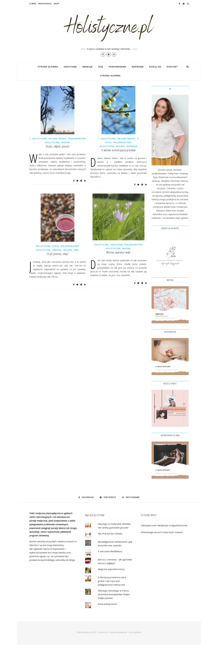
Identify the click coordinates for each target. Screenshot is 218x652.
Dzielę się (155, 66)
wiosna (65, 142)
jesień (55, 246)
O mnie (32, 3)
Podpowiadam (117, 66)
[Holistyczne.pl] (109, 31)
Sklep (56, 3)
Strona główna (48, 66)
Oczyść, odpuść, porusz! (57, 146)
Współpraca (45, 3)
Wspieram (138, 66)
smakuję (57, 250)
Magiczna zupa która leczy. (111, 569)
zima (76, 250)
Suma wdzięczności (107, 603)
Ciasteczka (103, 632)
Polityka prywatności (118, 632)
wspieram (131, 146)
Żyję (100, 66)
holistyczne (39, 138)
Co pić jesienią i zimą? (58, 254)
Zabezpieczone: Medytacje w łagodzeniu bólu (164, 525)
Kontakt (172, 66)
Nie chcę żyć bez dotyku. (110, 533)
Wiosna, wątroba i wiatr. (118, 252)
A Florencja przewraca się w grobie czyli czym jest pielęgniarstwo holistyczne (112, 581)
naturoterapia (57, 138)
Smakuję (87, 66)
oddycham (116, 244)
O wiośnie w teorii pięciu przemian (118, 150)
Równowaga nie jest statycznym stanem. (162, 532)
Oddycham (70, 66)
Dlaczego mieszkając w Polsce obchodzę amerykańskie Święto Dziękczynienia (114, 594)
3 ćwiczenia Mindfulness (110, 551)
